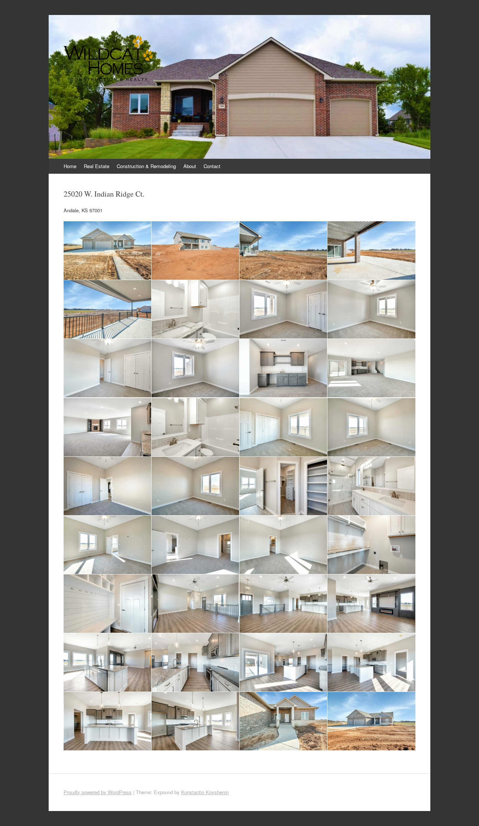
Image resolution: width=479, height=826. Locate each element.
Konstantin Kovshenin (205, 792)
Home (70, 166)
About (189, 166)
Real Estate (96, 166)
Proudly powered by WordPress (98, 792)
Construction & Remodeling (146, 166)
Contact (212, 166)
